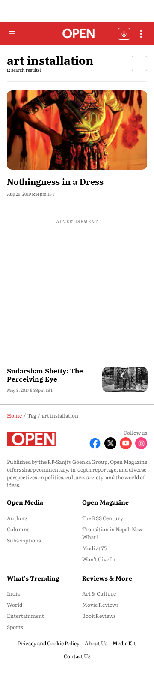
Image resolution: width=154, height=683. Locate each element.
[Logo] (77, 34)
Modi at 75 (94, 548)
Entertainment (25, 616)
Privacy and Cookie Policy (49, 643)
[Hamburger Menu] (12, 34)
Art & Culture (99, 593)
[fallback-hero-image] (77, 130)
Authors (17, 518)
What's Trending (33, 578)
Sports (15, 627)
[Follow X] (110, 443)
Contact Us (77, 656)
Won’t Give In (99, 559)
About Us (96, 643)
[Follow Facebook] (95, 443)
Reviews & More (107, 578)
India (13, 593)
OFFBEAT (124, 34)
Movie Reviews (100, 604)
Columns (18, 529)
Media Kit (124, 643)
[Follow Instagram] (141, 443)
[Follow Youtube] (126, 443)
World (14, 604)
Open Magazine (105, 502)
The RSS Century (102, 518)
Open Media (25, 502)
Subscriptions (24, 540)
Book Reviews (99, 616)
